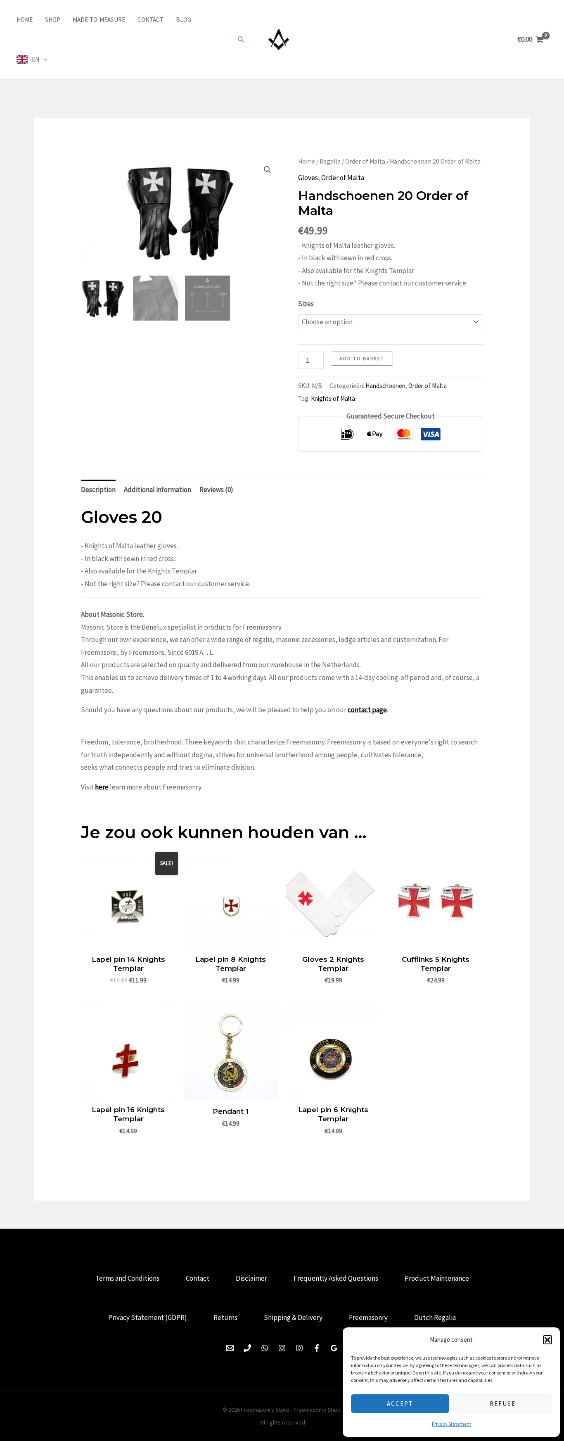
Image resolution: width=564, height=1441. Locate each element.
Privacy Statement (451, 1424)
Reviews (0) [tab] (216, 489)
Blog (183, 20)
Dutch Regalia (435, 1317)
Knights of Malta (333, 398)
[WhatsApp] (264, 1348)
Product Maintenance (437, 1278)
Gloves (308, 177)
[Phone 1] (247, 1348)
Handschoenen (385, 386)
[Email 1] (230, 1348)
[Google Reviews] (334, 1348)
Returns (225, 1317)
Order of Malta (365, 161)
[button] (547, 1340)
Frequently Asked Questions (336, 1278)
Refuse (503, 1404)
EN (35, 59)
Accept (400, 1404)
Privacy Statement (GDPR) (147, 1317)
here (102, 787)
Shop (52, 20)
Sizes (306, 303)
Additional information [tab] (157, 489)
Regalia (330, 161)
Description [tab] (98, 489)
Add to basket (361, 358)
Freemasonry (368, 1317)
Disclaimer (251, 1278)
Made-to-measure (99, 20)
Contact (150, 20)
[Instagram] (282, 1348)
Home (25, 20)
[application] (43, 59)
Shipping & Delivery (293, 1317)
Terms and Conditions (127, 1278)
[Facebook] (316, 1348)
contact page (367, 709)
